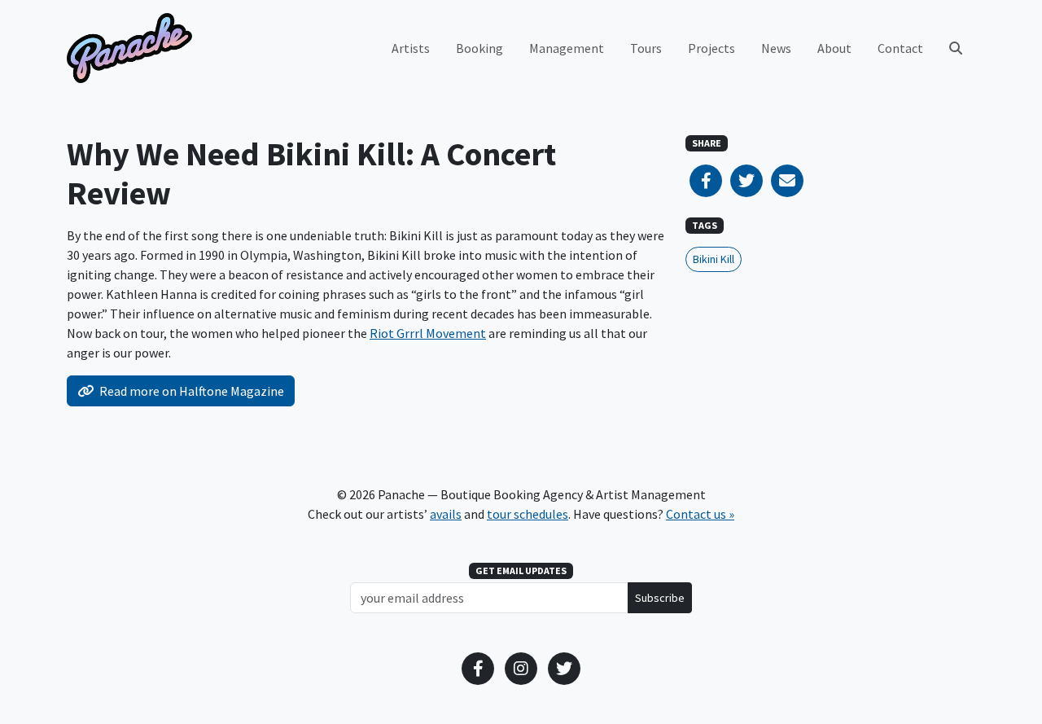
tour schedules (527, 514)
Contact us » (700, 514)
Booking (479, 48)
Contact (900, 48)
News (776, 48)
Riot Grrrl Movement (428, 333)
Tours (646, 48)
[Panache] (129, 48)
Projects (711, 48)
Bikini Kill (713, 259)
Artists (411, 48)
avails (446, 514)
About (834, 48)
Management (566, 48)
